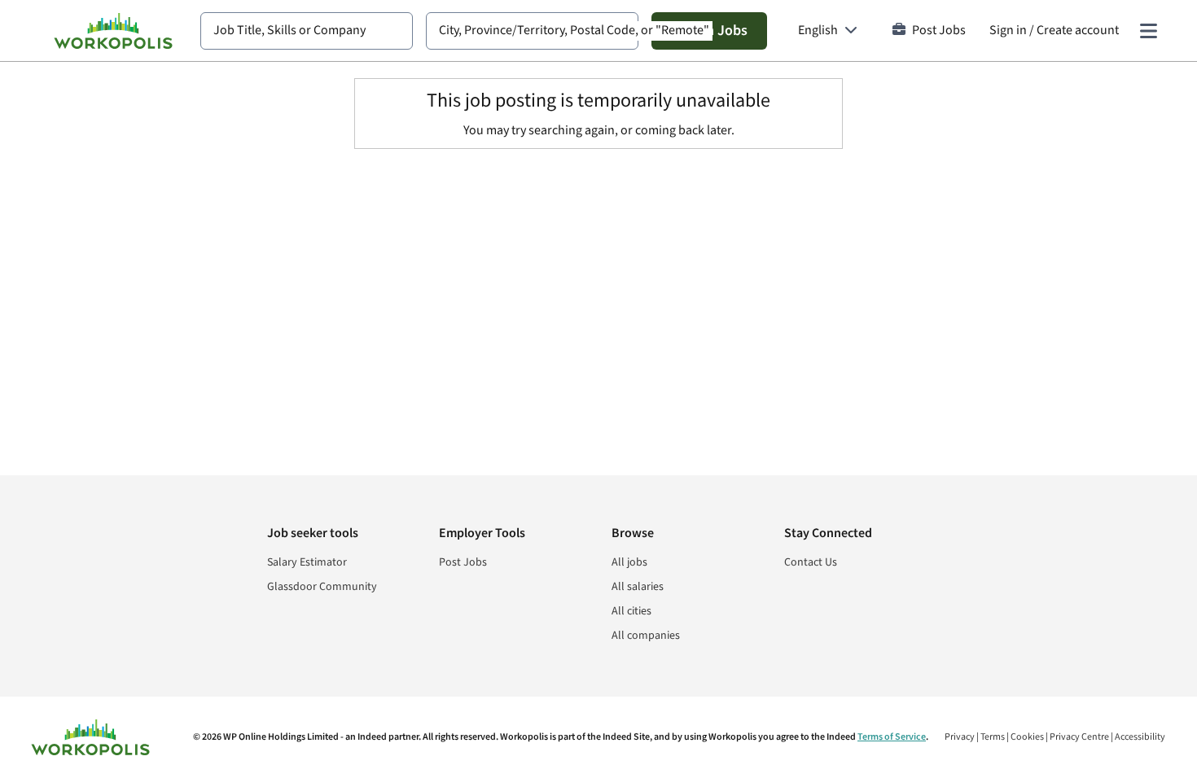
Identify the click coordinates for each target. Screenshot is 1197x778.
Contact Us (810, 562)
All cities (631, 611)
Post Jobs (939, 30)
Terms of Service (891, 737)
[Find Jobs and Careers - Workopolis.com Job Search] (113, 31)
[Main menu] (1148, 31)
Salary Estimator (307, 562)
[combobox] (306, 31)
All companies (646, 635)
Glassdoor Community (322, 586)
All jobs (629, 562)
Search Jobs (709, 30)
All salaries (638, 586)
